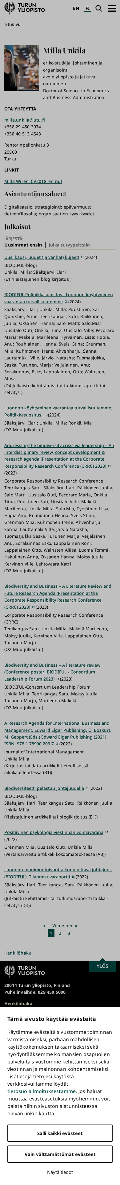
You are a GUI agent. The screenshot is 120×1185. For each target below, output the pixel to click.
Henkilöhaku (17, 953)
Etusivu (13, 24)
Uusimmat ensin (23, 245)
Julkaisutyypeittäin (69, 245)
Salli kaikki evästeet (60, 1133)
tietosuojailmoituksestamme (41, 1091)
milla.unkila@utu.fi (24, 120)
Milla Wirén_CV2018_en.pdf (33, 181)
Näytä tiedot (60, 1172)
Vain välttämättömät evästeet (60, 1154)
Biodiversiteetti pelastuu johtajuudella (44, 788)
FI (88, 8)
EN (76, 8)
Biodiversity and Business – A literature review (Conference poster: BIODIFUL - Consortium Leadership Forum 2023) (52, 672)
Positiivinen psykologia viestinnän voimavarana (53, 832)
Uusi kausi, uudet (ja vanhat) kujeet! (41, 257)
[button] (112, 8)
